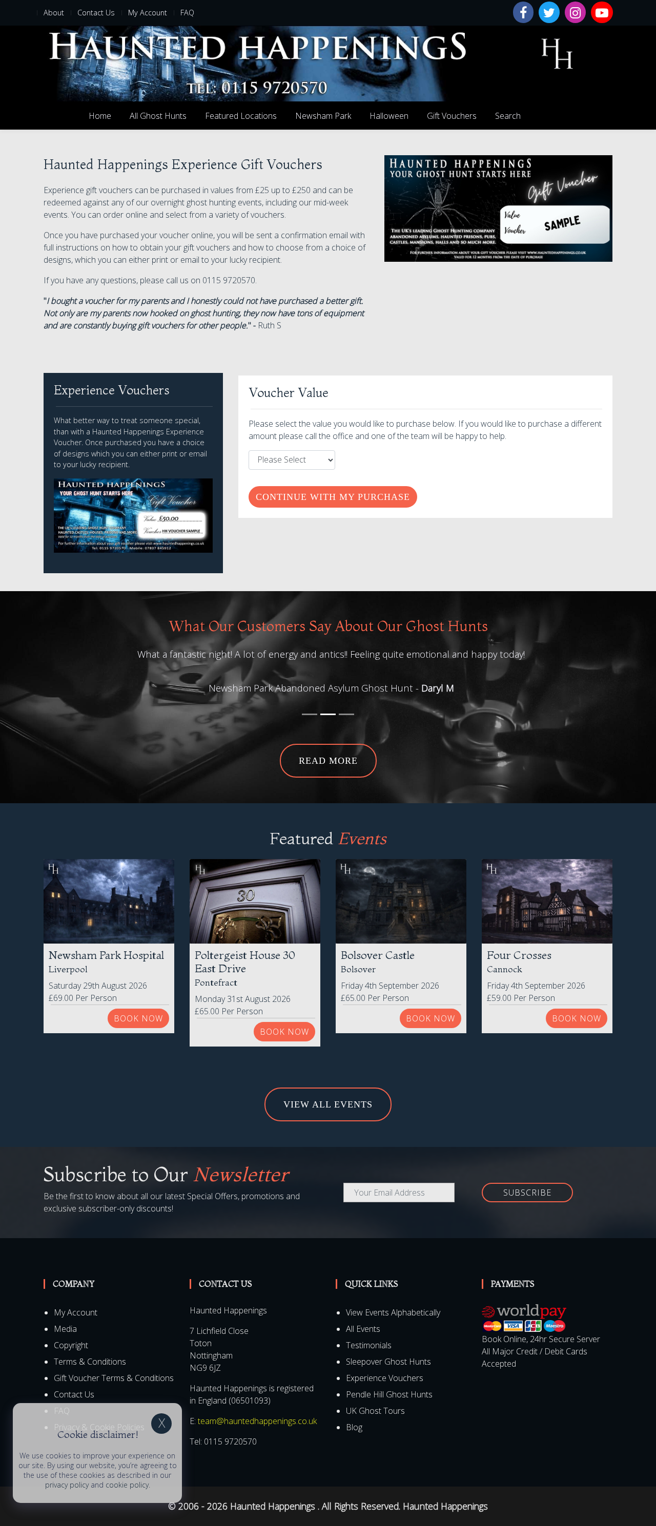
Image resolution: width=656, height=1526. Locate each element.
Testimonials (369, 1345)
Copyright (71, 1345)
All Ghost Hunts (158, 115)
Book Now (138, 1018)
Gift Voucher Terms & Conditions (114, 1378)
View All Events (328, 1104)
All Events (363, 1328)
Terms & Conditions (90, 1361)
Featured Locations (241, 115)
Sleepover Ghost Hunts (388, 1361)
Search (508, 115)
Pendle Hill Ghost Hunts (389, 1394)
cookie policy (127, 1485)
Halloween (389, 115)
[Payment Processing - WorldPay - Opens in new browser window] (524, 1318)
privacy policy (67, 1485)
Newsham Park (323, 115)
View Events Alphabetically (393, 1312)
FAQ (187, 12)
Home (100, 115)
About (54, 12)
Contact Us (96, 12)
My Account (147, 12)
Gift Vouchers (452, 115)
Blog (354, 1427)
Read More (328, 761)
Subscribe (527, 1192)
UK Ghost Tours (375, 1410)
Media (65, 1328)
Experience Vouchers (384, 1378)
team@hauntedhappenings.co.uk (257, 1421)
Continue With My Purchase (333, 497)
